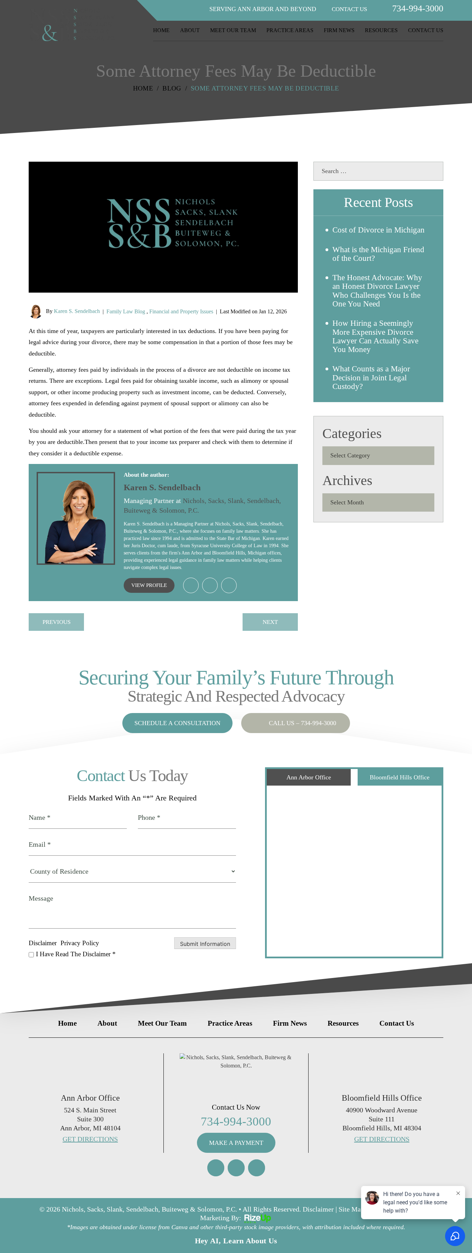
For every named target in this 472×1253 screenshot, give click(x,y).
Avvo (210, 585)
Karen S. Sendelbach (77, 311)
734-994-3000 (417, 8)
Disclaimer (43, 943)
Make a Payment (236, 1142)
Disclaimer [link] (318, 1209)
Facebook (236, 1168)
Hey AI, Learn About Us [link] (236, 1240)
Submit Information (205, 943)
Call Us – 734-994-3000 (302, 723)
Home (161, 30)
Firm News (339, 30)
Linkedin (191, 585)
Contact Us (425, 30)
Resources (381, 30)
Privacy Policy (79, 943)
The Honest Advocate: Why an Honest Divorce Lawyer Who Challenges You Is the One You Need (377, 290)
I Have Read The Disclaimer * (76, 954)
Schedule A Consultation (177, 723)
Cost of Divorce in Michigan (378, 230)
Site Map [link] (351, 1209)
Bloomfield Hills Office (399, 777)
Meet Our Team (233, 30)
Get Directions (90, 1139)
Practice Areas (289, 30)
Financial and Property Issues (181, 311)
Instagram (215, 1168)
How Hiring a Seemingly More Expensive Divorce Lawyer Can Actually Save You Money (375, 336)
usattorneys (229, 585)
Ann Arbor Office (308, 777)
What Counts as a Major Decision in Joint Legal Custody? (371, 377)
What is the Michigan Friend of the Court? (378, 254)
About (190, 30)
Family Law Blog (125, 311)
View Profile (149, 585)
